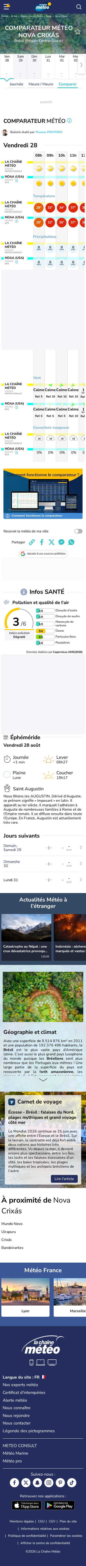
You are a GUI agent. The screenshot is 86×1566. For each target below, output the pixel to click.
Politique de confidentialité (27, 1536)
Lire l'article (64, 1178)
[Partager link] (32, 542)
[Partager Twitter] (52, 542)
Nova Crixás (61, 16)
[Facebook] (14, 1482)
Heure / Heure (41, 84)
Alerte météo (15, 1400)
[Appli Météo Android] (60, 1506)
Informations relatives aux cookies (45, 1529)
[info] (69, 121)
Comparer (68, 84)
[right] (81, 65)
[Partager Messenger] (61, 542)
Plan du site (68, 1521)
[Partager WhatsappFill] (71, 542)
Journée (16, 84)
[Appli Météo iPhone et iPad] (27, 1506)
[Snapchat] (37, 1482)
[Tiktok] (71, 1482)
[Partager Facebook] (42, 542)
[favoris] (77, 31)
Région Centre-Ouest (31, 16)
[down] (43, 1080)
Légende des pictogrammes (29, 1431)
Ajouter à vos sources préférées (46, 553)
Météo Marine (15, 1453)
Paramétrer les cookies (66, 1536)
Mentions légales (22, 1521)
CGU (41, 1521)
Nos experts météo (20, 1384)
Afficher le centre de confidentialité (45, 1543)
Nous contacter (17, 1423)
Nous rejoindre (16, 1415)
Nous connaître (17, 1408)
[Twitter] (26, 1482)
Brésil (14, 16)
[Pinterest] (60, 1482)
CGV (52, 1521)
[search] (79, 7)
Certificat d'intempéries (24, 1392)
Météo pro (12, 1461)
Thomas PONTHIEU (49, 132)
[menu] (7, 7)
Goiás (49, 16)
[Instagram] (48, 1482)
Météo (4, 16)
